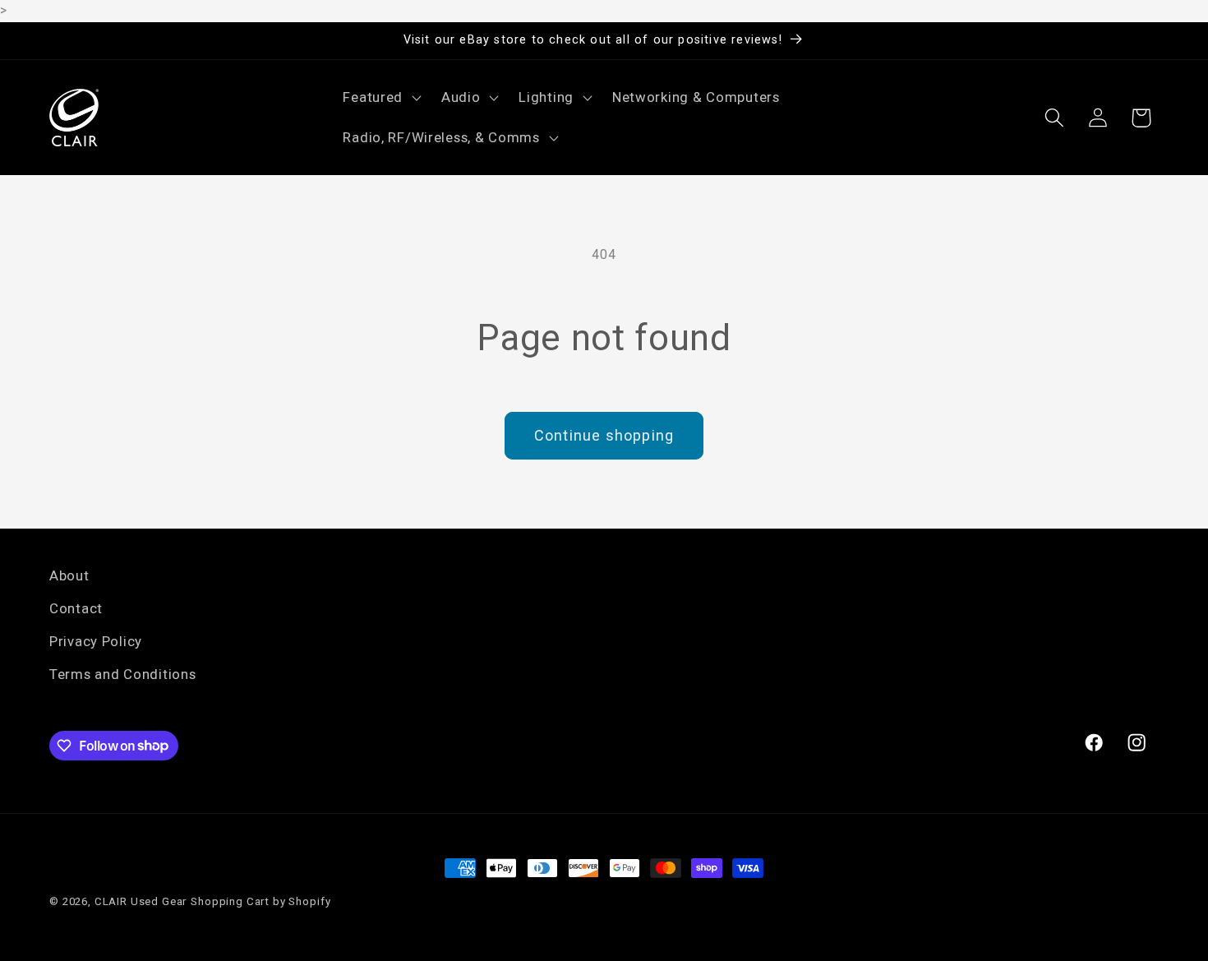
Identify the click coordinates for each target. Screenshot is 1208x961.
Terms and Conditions (122, 674)
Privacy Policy (95, 641)
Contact (76, 608)
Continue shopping (604, 435)
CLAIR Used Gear (141, 901)
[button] (380, 97)
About (69, 575)
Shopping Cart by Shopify (260, 901)
